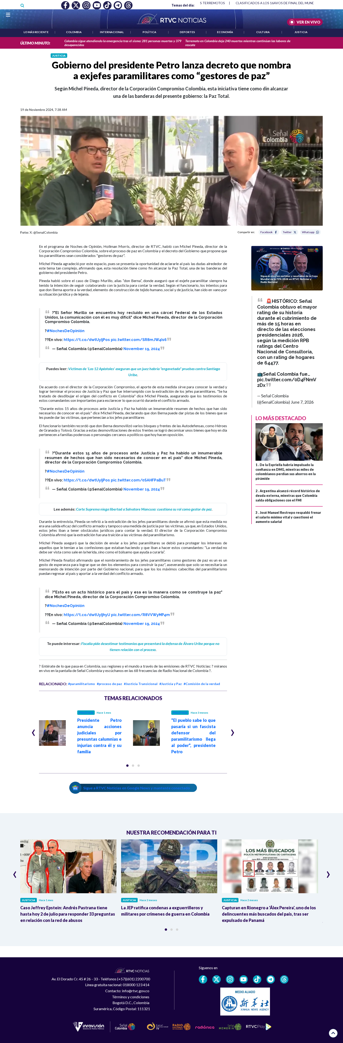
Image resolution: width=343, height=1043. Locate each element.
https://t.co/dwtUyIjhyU (87, 615)
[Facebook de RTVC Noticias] (203, 979)
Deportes (187, 32)
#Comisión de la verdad (202, 684)
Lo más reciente (36, 32)
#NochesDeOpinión (65, 331)
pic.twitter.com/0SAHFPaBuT (138, 480)
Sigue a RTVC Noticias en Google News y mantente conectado (136, 788)
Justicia (301, 32)
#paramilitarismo (81, 684)
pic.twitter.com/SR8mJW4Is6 (139, 339)
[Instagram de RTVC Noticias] (230, 979)
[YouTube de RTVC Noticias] (243, 979)
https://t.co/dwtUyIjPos (87, 339)
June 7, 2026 (302, 402)
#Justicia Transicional (141, 684)
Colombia (74, 32)
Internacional (112, 32)
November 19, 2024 (141, 349)
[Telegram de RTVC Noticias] (270, 979)
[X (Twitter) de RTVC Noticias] (216, 979)
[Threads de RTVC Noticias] (284, 979)
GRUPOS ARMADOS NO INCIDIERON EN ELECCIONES (277, 3)
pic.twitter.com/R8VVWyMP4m (140, 615)
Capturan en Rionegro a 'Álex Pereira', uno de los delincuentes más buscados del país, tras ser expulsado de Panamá (269, 914)
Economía (225, 32)
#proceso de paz (109, 684)
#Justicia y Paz (170, 684)
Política (149, 32)
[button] (127, 765)
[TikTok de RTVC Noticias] (257, 979)
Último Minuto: (35, 43)
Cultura (263, 32)
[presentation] (33, 730)
